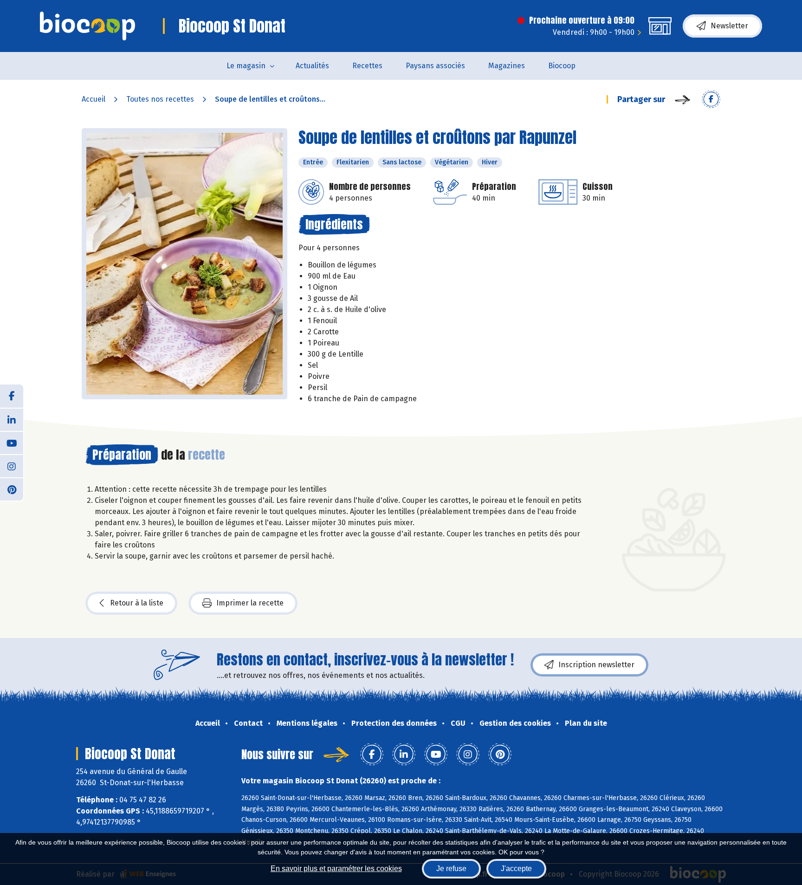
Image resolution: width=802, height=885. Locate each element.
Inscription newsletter (596, 664)
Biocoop (562, 65)
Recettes (367, 65)
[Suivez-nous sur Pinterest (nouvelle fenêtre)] (11, 489)
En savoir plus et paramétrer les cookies (336, 868)
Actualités (312, 65)
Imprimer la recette (250, 603)
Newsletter (729, 25)
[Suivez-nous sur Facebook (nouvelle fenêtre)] (11, 396)
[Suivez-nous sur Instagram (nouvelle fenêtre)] (11, 465)
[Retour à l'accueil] (87, 26)
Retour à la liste (136, 603)
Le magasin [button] (245, 65)
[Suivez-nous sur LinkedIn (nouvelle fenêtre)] (11, 419)
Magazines (506, 65)
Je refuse (451, 868)
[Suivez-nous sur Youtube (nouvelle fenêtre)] (11, 442)
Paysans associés (435, 65)
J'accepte (516, 868)
